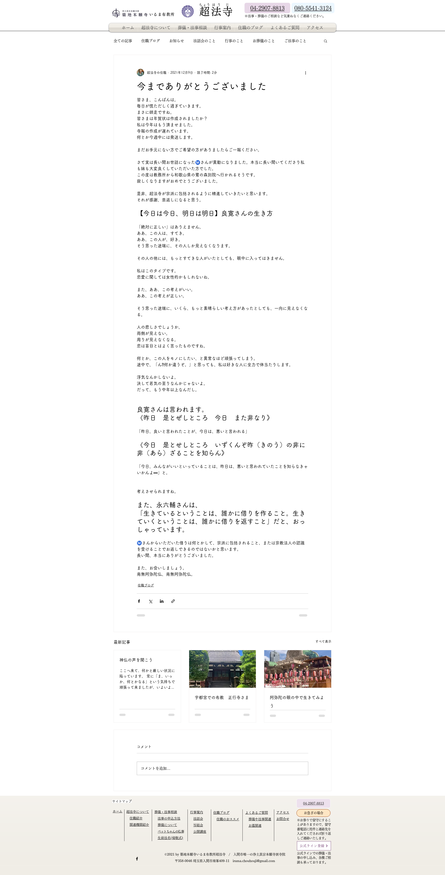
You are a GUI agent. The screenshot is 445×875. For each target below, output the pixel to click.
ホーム (117, 811)
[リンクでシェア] (173, 601)
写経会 (198, 825)
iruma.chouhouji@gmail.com (254, 860)
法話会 (198, 818)
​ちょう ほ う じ (214, 4)
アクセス (282, 812)
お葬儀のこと (264, 41)
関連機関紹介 (139, 824)
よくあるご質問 (256, 812)
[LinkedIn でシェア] (161, 601)
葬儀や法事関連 (259, 819)
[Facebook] (137, 858)
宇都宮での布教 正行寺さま (222, 697)
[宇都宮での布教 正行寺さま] (222, 669)
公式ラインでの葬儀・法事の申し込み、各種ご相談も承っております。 (314, 858)
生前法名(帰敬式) (170, 838)
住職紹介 (136, 818)
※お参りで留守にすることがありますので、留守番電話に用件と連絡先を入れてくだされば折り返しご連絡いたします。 (314, 829)
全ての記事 (123, 41)
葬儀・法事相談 (165, 812)
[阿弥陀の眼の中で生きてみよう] (297, 669)
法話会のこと (204, 41)
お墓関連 (254, 825)
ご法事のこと (295, 41)
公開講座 (199, 831)
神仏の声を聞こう (136, 660)
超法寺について (137, 811)
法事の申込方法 (169, 818)
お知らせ (176, 41)
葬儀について (167, 825)
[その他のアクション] (305, 72)
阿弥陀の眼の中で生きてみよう (297, 701)
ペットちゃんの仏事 (171, 831)
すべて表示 (323, 641)
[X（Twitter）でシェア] (150, 601)
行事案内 (196, 812)
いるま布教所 (162, 14)
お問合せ (282, 819)
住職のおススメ (227, 819)
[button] (325, 41)
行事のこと (234, 41)
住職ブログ (150, 41)
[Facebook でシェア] (139, 601)
